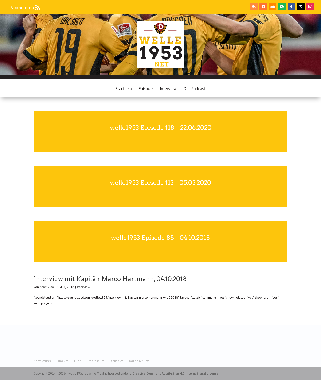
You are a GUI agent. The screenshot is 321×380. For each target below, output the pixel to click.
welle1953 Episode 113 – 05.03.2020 (160, 182)
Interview (83, 287)
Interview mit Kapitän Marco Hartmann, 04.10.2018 (110, 278)
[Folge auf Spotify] (282, 6)
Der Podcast (195, 89)
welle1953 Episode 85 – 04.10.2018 (160, 237)
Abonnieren (22, 7)
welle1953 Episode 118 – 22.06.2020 (160, 127)
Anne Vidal (47, 287)
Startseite (124, 89)
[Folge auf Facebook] (291, 6)
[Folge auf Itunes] (263, 6)
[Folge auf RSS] (254, 6)
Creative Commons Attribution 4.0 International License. (176, 373)
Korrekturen (43, 361)
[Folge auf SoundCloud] (272, 6)
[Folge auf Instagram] (310, 6)
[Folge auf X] (301, 6)
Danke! (63, 361)
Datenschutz (139, 361)
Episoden (146, 89)
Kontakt (116, 361)
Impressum (96, 361)
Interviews (169, 89)
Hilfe (78, 361)
